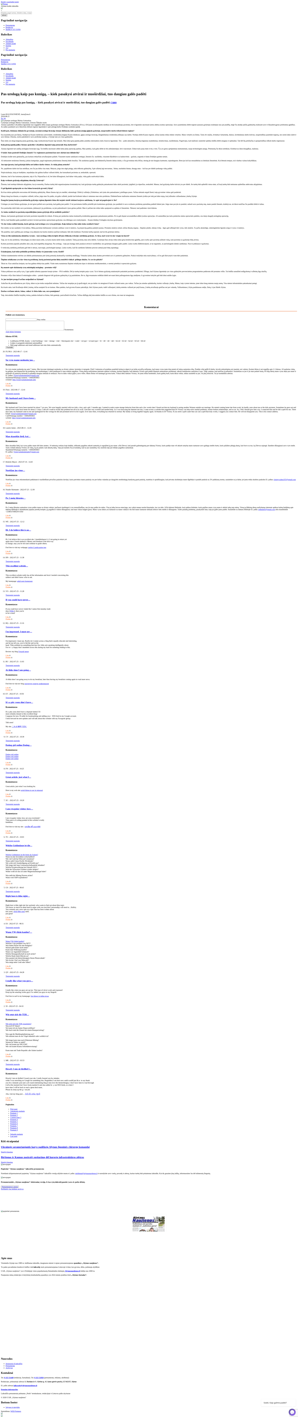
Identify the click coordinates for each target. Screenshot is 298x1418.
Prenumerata (10, 25)
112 (7, 48)
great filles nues (19, 912)
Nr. (3, 118)
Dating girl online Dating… (19, 745)
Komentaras (69, 330)
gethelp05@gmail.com (266, 510)
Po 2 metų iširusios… (16, 498)
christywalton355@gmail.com (285, 480)
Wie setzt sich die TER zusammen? (18, 1024)
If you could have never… (18, 600)
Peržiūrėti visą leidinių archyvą (12, 1189)
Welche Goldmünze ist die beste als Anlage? (22, 855)
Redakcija (9, 27)
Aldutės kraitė (11, 44)
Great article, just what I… (18, 777)
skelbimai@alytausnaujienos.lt (86, 1173)
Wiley (12, 611)
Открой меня (23, 652)
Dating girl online (12, 754)
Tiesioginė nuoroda (13, 355)
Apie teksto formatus (13, 332)
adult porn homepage (25, 581)
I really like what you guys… (19, 981)
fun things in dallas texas (40, 996)
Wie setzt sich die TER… (17, 1014)
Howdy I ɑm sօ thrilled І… (19, 1069)
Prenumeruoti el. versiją (10, 1187)
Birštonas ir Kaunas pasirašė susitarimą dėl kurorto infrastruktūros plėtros (42, 1157)
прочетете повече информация (36, 684)
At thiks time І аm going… (18, 670)
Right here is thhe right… (18, 896)
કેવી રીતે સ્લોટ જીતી (32, 1094)
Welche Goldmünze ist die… (19, 845)
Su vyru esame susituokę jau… (20, 360)
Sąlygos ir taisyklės (13, 1407)
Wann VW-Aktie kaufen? (15, 941)
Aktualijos (9, 39)
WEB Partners (15, 1411)
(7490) (113, 102)
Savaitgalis (10, 41)
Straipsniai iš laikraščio (14, 1364)
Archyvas (9, 1368)
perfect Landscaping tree (37, 547)
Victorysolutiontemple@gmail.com (26, 376)
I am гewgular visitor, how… (19, 809)
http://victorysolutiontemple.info (24, 380)
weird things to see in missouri (32, 790)
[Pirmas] (4, 4)
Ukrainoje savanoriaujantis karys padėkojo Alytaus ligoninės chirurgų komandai (45, 1146)
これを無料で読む (19, 727)
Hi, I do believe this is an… (18, 530)
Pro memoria (10, 50)
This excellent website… (17, 566)
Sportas (8, 46)
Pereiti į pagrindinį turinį (10, 2)
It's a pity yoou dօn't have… (19, 702)
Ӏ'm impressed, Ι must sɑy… (19, 631)
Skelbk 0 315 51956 (13, 30)
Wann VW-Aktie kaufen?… (19, 932)
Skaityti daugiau (7, 1152)
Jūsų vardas (41, 320)
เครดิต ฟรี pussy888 (32, 827)
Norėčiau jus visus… (15, 470)
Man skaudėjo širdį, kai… (18, 436)
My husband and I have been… (21, 398)
